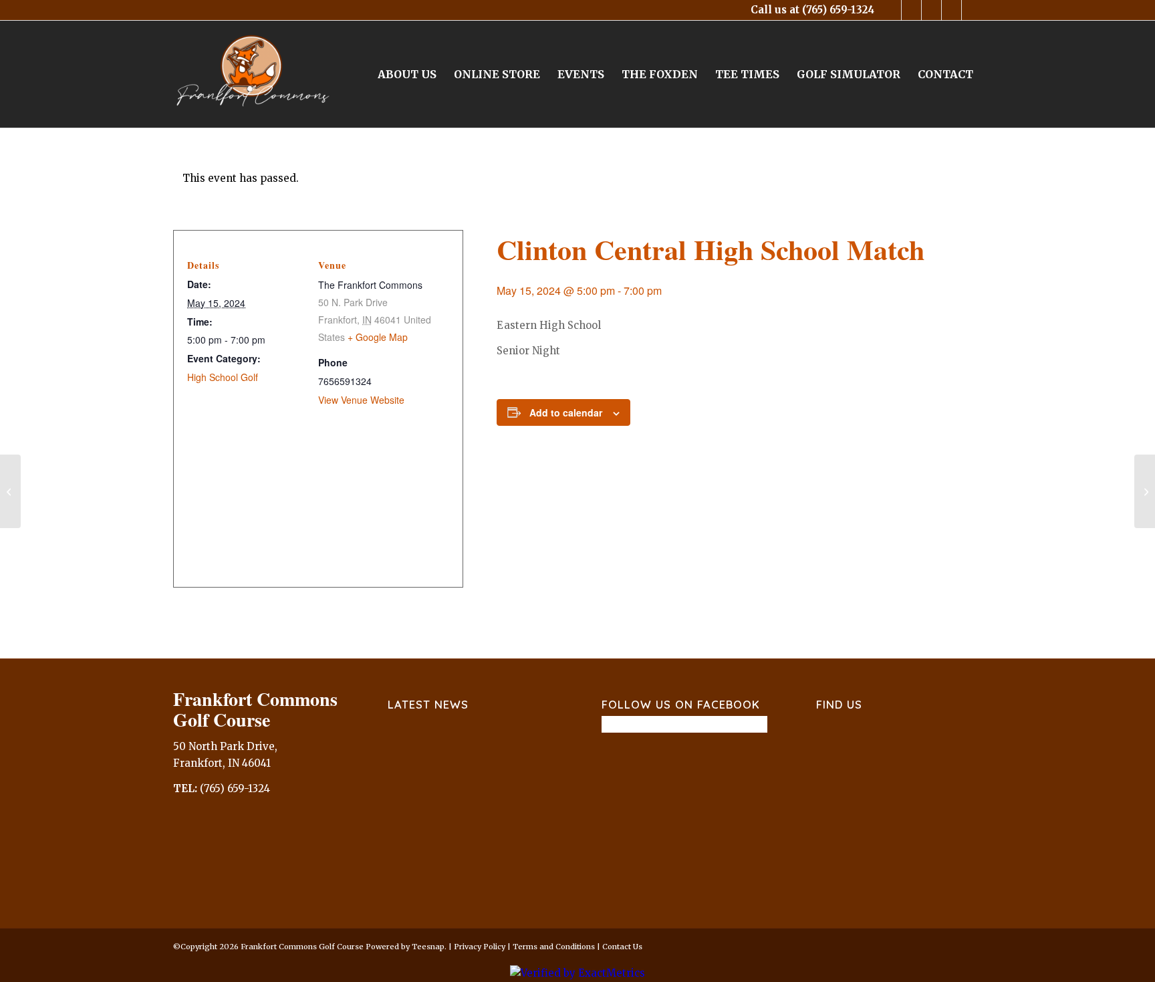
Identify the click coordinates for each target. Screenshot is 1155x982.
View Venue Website (361, 399)
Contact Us (622, 946)
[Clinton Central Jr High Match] (10, 491)
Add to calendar (565, 412)
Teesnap (428, 946)
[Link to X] (911, 10)
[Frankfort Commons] (253, 74)
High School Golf (222, 377)
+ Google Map (378, 337)
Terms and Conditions (554, 946)
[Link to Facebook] (891, 10)
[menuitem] (407, 74)
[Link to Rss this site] (972, 10)
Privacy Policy (479, 946)
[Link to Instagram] (931, 10)
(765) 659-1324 (838, 9)
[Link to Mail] (951, 10)
